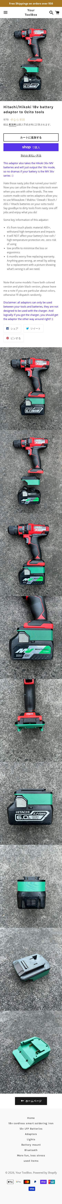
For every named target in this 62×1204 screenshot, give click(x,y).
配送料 (12, 124)
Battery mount (31, 1144)
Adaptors (31, 1134)
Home (31, 1118)
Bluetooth (31, 1150)
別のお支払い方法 (31, 155)
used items (31, 1160)
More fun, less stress (31, 1155)
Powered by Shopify (45, 1172)
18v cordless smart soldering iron (31, 1123)
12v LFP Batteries (31, 1128)
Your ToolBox (31, 12)
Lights (31, 1139)
